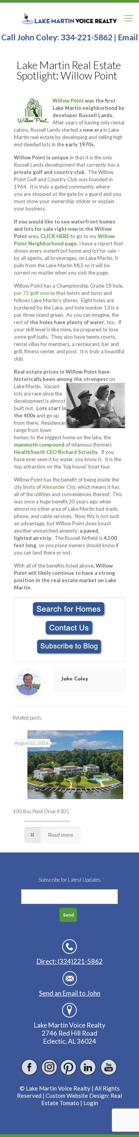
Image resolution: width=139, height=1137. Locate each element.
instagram (49, 1067)
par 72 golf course (34, 293)
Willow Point (68, 101)
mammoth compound (39, 445)
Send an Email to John (69, 993)
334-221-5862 (86, 37)
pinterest (69, 1067)
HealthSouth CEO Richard (45, 452)
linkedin (88, 1067)
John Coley (74, 679)
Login (90, 1102)
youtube (108, 1067)
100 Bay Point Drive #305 (41, 811)
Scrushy (88, 452)
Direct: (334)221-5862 (70, 961)
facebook (29, 1067)
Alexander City (58, 487)
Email (128, 37)
